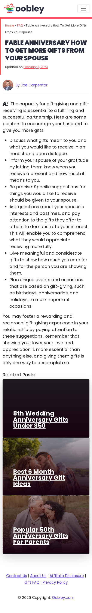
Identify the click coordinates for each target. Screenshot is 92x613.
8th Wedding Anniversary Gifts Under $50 (40, 419)
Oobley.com (63, 597)
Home (9, 25)
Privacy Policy (55, 582)
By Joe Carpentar (31, 85)
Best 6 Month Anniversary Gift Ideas (39, 477)
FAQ (20, 25)
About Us (38, 575)
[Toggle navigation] (83, 8)
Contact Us (16, 575)
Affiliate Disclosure (67, 575)
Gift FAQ (31, 582)
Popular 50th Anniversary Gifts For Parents (40, 535)
